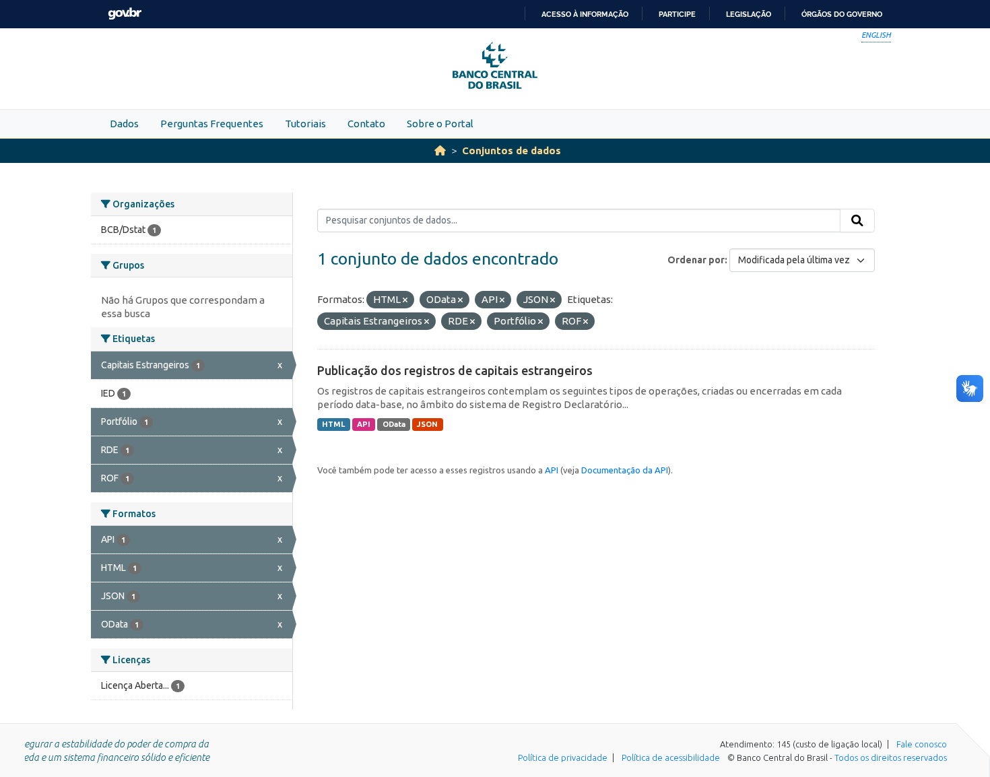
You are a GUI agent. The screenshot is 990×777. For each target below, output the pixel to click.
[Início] (440, 150)
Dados (124, 123)
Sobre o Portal (440, 123)
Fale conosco (921, 744)
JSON (427, 424)
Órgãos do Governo (841, 14)
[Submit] (857, 221)
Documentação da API (624, 470)
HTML (333, 424)
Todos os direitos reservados (890, 757)
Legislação (748, 14)
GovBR (124, 13)
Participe (677, 14)
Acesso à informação (584, 14)
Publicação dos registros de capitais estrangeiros (455, 370)
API (363, 424)
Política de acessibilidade (671, 757)
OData (394, 424)
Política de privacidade (562, 757)
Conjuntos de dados (511, 150)
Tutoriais (305, 123)
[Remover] (405, 300)
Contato (366, 123)
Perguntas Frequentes (211, 123)
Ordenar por (696, 260)
